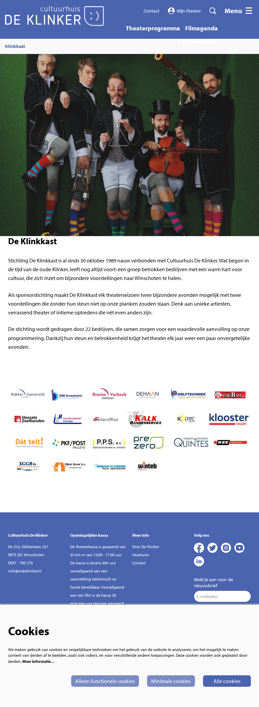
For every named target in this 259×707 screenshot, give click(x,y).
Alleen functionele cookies (105, 681)
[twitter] (212, 548)
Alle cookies (226, 681)
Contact (152, 11)
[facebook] (199, 548)
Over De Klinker (145, 546)
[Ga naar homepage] (54, 16)
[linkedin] (199, 561)
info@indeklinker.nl (24, 570)
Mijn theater (189, 11)
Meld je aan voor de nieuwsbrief (213, 582)
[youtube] (239, 548)
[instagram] (226, 548)
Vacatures (140, 554)
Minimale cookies (171, 681)
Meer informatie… (38, 661)
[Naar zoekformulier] (213, 11)
